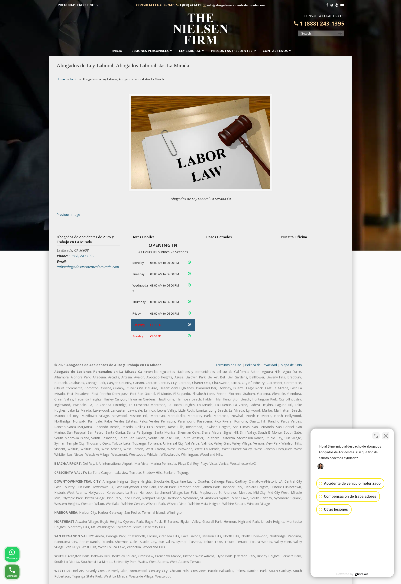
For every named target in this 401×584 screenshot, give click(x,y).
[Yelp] (337, 5)
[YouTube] (342, 5)
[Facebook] (327, 5)
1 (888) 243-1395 (191, 5)
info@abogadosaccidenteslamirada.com (236, 5)
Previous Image (68, 214)
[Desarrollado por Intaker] (362, 574)
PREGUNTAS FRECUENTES (78, 5)
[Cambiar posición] (376, 435)
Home (61, 79)
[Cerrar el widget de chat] (385, 435)
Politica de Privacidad (261, 365)
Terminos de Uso (228, 365)
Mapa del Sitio (291, 365)
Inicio (74, 79)
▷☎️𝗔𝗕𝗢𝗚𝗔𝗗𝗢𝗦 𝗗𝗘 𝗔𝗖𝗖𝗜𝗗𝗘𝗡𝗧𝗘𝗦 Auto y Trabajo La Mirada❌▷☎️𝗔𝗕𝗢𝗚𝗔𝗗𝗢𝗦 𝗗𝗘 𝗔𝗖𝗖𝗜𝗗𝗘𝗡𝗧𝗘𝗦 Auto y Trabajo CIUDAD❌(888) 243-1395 (200, 29)
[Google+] (332, 5)
